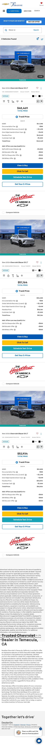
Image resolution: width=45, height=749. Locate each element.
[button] (14, 11)
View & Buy (22, 166)
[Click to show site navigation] (4, 11)
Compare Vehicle (12, 212)
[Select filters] (37, 39)
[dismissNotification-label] (40, 728)
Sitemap (23, 724)
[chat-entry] (39, 741)
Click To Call (22, 171)
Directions (27, 11)
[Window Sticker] (41, 101)
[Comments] (37, 101)
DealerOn (16, 724)
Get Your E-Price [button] (22, 184)
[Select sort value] (41, 39)
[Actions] (41, 88)
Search (36, 30)
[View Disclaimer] (22, 101)
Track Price (24, 117)
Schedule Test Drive (22, 177)
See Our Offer (34, 22)
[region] (22, 142)
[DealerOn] (7, 722)
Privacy (29, 724)
